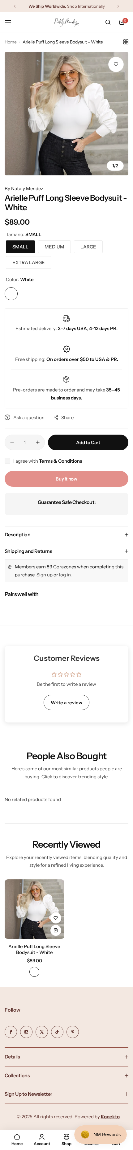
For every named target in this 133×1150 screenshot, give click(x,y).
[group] (66, 113)
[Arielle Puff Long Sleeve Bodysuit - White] (34, 909)
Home (11, 42)
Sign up (44, 575)
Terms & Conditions (60, 461)
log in (65, 575)
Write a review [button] (66, 703)
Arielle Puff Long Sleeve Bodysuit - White (34, 949)
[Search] (108, 22)
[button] (14, 6)
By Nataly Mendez (24, 188)
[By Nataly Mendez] (66, 22)
